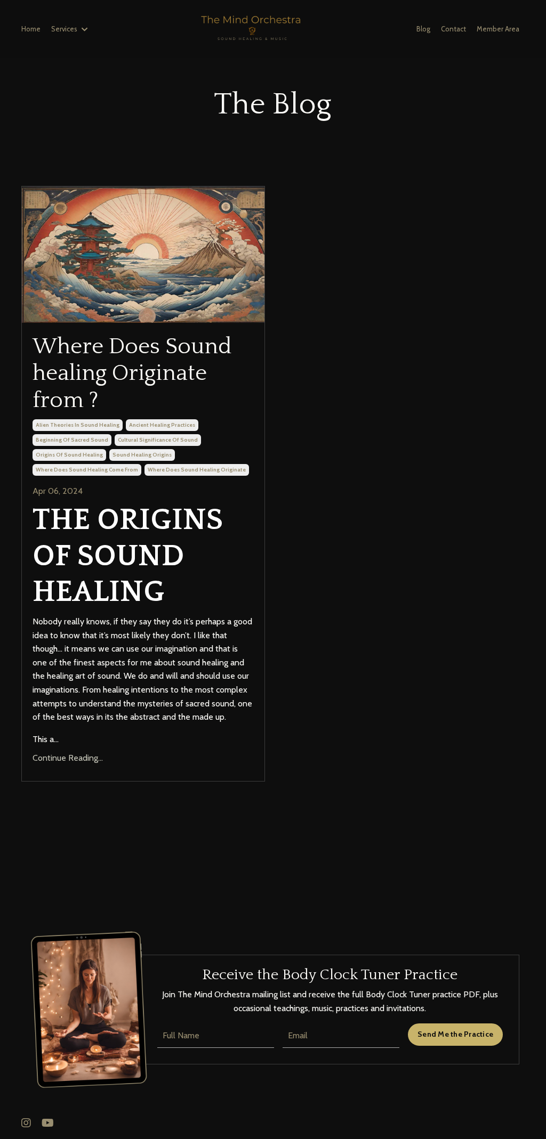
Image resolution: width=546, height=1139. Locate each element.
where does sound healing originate (197, 469)
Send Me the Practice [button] (455, 1034)
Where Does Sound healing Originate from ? (132, 373)
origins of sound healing (69, 454)
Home (31, 29)
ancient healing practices (162, 424)
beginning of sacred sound (72, 439)
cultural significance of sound (158, 439)
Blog (423, 29)
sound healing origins (142, 454)
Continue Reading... (68, 758)
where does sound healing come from (87, 469)
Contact (453, 29)
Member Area (498, 29)
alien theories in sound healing (77, 424)
